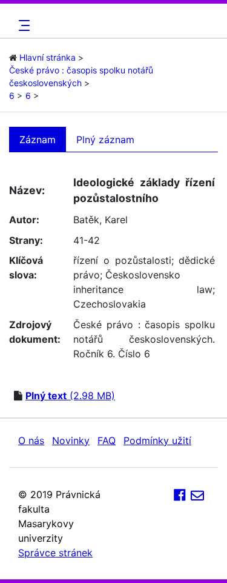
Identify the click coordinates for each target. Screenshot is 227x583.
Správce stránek (55, 553)
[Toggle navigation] (22, 25)
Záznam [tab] (37, 139)
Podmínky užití (157, 440)
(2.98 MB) (70, 395)
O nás (31, 440)
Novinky (71, 440)
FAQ (106, 440)
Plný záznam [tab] (105, 139)
